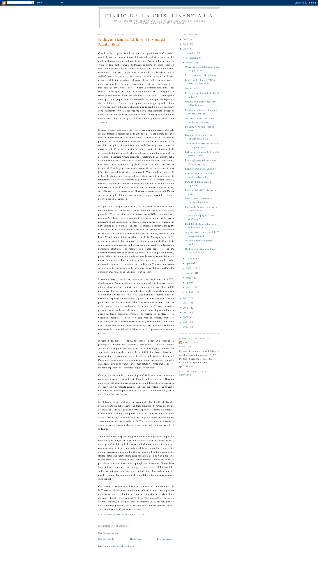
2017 (186, 44)
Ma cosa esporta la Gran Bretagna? (202, 75)
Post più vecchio (165, 538)
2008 (186, 322)
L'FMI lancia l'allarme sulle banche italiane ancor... (198, 200)
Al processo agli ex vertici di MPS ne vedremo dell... (202, 233)
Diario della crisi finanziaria (159, 15)
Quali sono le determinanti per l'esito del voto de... (200, 250)
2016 (186, 49)
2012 (186, 302)
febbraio (190, 292)
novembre (191, 57)
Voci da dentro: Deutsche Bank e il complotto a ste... (201, 145)
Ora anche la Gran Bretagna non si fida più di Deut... (202, 68)
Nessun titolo (191, 88)
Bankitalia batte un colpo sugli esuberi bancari (200, 225)
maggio (190, 277)
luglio (189, 268)
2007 (186, 326)
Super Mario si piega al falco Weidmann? (199, 217)
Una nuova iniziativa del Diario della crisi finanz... (201, 103)
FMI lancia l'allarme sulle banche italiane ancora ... (201, 208)
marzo (189, 287)
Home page (135, 538)
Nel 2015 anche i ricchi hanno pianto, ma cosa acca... (200, 120)
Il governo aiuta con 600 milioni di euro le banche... (201, 111)
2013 (186, 298)
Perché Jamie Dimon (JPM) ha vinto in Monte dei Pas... (200, 81)
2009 (186, 317)
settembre (191, 258)
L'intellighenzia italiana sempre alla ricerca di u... (201, 162)
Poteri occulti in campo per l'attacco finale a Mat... (198, 136)
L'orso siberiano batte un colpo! (201, 168)
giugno (190, 272)
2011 (186, 307)
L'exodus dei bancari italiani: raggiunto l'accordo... (199, 175)
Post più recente (106, 538)
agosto (189, 263)
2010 (186, 312)
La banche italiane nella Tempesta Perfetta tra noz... (202, 153)
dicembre (191, 53)
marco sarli (190, 343)
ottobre (190, 62)
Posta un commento (108, 533)
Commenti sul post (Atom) (122, 545)
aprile (189, 282)
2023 (186, 39)
